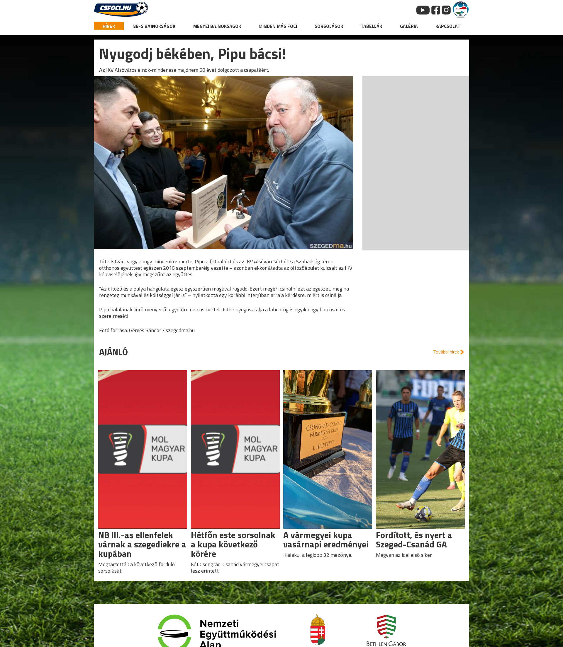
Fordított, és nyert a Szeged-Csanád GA (414, 539)
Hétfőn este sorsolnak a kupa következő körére (233, 544)
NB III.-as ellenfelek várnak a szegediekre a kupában (142, 544)
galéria (409, 26)
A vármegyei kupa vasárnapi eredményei (326, 539)
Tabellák (371, 26)
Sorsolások (329, 26)
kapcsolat (447, 26)
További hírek (446, 351)
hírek (109, 26)
